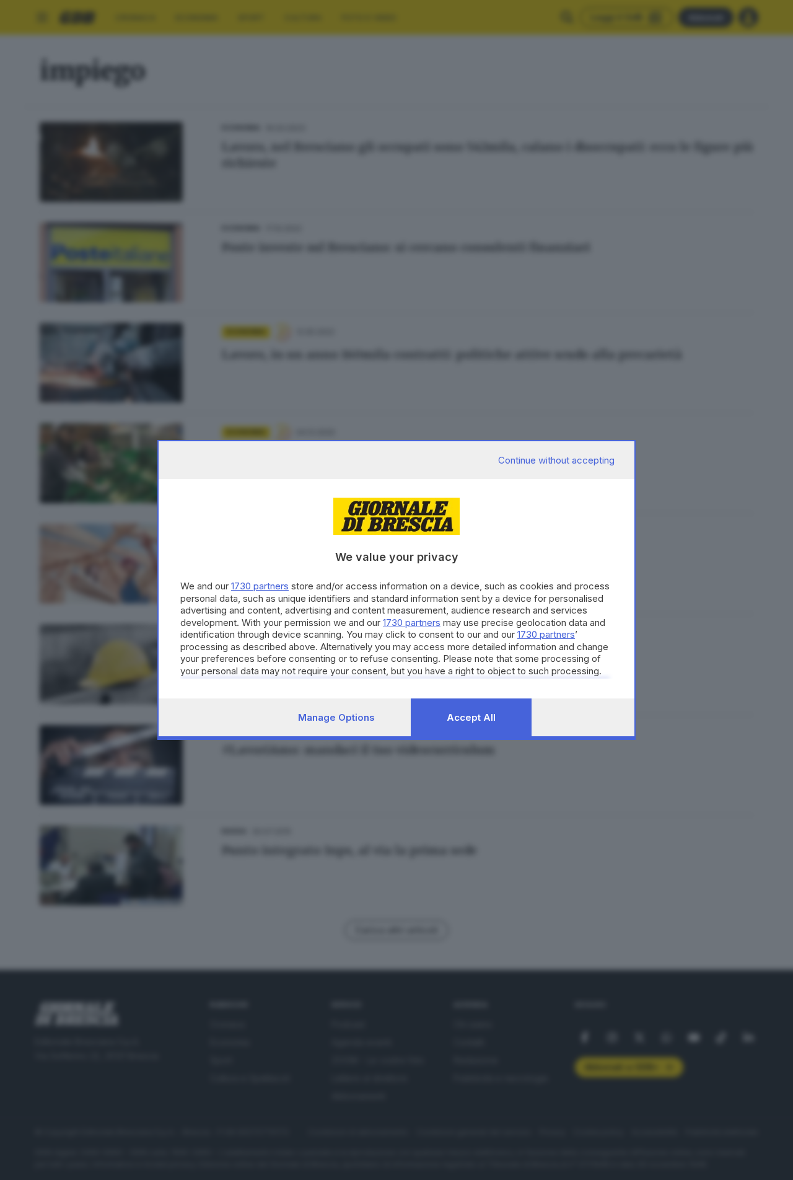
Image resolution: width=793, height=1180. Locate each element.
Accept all (471, 717)
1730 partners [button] (260, 586)
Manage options (336, 717)
